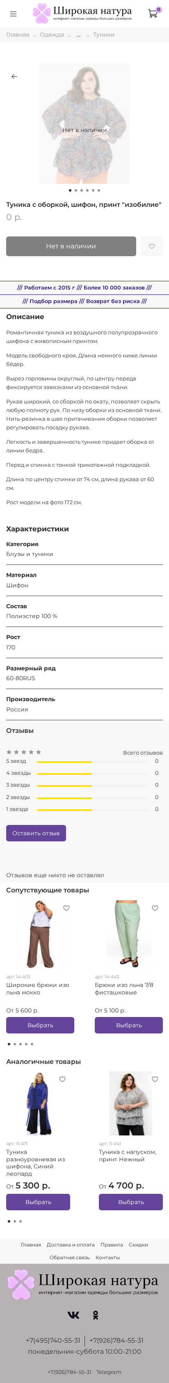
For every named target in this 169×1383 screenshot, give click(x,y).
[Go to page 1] (9, 1044)
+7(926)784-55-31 (116, 1340)
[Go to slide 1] (70, 190)
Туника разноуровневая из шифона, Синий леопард (35, 1163)
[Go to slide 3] (81, 190)
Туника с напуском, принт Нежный (127, 1156)
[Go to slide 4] (87, 190)
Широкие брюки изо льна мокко (37, 988)
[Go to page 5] (32, 1044)
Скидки (138, 1245)
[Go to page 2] (15, 1044)
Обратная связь (70, 1257)
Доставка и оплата (71, 1245)
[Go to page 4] (26, 1044)
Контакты (108, 1257)
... (78, 34)
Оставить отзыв (36, 833)
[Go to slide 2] (76, 190)
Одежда (52, 34)
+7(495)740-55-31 (53, 1340)
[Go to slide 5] (93, 190)
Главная (18, 34)
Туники (104, 34)
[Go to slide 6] (99, 190)
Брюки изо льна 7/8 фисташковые (124, 988)
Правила (111, 1245)
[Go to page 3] (20, 1044)
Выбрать (40, 1025)
